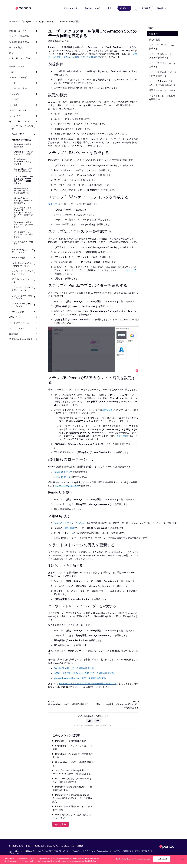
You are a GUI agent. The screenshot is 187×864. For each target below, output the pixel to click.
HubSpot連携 (18, 257)
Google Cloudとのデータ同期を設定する (23, 170)
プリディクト (15, 115)
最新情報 (13, 333)
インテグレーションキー (67, 485)
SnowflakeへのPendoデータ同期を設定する (22, 161)
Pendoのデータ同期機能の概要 (22, 145)
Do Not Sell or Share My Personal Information (133, 859)
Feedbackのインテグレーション (21, 305)
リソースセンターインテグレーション (22, 288)
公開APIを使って (62, 476)
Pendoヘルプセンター (20, 21)
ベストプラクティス (19, 322)
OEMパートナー (17, 317)
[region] (93, 859)
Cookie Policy (90, 861)
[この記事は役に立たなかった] (97, 720)
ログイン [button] (124, 8)
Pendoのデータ (17, 66)
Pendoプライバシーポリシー (21, 846)
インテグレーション (45, 21)
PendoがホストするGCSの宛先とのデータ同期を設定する (87, 683)
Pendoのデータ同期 (69, 21)
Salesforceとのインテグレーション (22, 250)
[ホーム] (23, 8)
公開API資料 (69, 528)
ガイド (12, 83)
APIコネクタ (17, 311)
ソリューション (17, 328)
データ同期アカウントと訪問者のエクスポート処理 (23, 234)
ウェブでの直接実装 (19, 36)
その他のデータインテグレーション (22, 272)
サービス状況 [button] (144, 8)
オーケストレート (18, 110)
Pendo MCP (17, 134)
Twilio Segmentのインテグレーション (21, 264)
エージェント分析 (18, 77)
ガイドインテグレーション (22, 280)
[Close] (183, 859)
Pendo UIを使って (63, 472)
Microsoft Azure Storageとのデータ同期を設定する (23, 200)
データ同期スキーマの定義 (23, 243)
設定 (11, 52)
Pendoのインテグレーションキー (70, 523)
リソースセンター (18, 88)
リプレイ (13, 99)
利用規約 (79, 846)
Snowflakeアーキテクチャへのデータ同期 (23, 153)
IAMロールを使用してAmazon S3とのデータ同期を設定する (23, 190)
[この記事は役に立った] (89, 720)
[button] (109, 8)
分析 (11, 71)
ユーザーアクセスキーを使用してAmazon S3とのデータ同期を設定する (23, 179)
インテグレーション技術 (22, 127)
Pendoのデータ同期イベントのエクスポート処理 (23, 224)
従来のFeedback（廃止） (22, 339)
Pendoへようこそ (18, 30)
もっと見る (60, 824)
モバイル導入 (15, 47)
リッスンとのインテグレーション (22, 296)
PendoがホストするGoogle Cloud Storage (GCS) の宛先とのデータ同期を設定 (23, 212)
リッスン (13, 105)
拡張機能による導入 (19, 41)
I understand (162, 859)
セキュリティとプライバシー (22, 59)
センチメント (15, 93)
